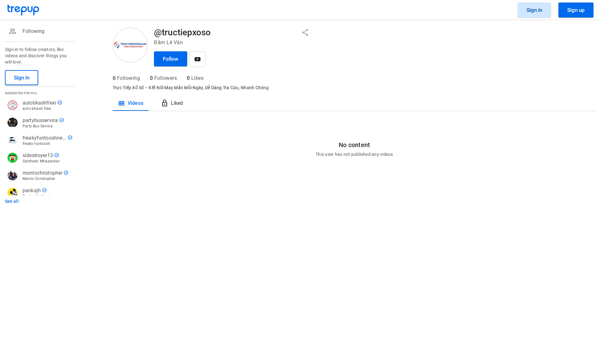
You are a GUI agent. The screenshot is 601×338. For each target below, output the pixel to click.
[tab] (130, 103)
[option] (39, 31)
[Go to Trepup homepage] (23, 10)
